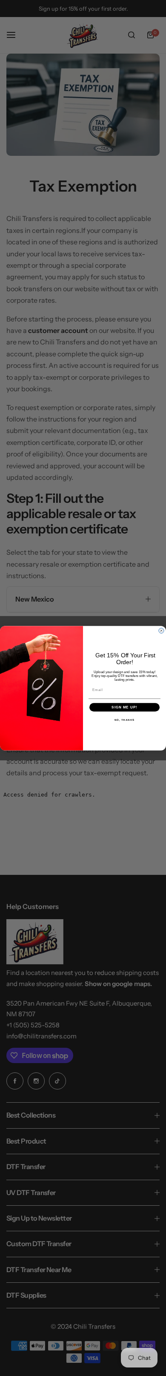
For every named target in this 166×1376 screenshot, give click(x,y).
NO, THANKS (124, 719)
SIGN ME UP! (124, 707)
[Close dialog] (161, 630)
